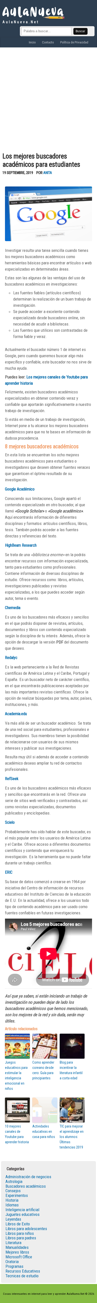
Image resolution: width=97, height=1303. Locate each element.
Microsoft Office (18, 1256)
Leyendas (13, 1219)
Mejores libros (17, 1252)
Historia (11, 1200)
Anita (47, 173)
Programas (14, 1266)
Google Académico (20, 489)
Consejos (13, 1190)
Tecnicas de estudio (22, 1275)
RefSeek (11, 778)
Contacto (48, 42)
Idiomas (12, 1204)
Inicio (32, 42)
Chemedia (12, 607)
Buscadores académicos (25, 1186)
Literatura (13, 1242)
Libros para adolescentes (26, 1228)
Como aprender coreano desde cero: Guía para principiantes (43, 1070)
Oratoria (12, 1261)
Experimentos (16, 1195)
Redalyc (11, 657)
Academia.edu (16, 713)
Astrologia (13, 1181)
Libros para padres (20, 1237)
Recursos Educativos (22, 1271)
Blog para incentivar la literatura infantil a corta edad (71, 1070)
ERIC (8, 872)
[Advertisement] (48, 98)
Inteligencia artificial (22, 1209)
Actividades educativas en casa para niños (43, 1131)
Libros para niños (19, 1233)
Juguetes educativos (22, 1214)
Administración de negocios (28, 1176)
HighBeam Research (21, 545)
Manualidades (17, 1247)
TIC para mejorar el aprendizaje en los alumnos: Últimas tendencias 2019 (72, 1136)
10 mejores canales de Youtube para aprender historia (17, 1134)
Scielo (10, 822)
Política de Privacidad (74, 42)
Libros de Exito (17, 1223)
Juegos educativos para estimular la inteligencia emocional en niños (16, 1075)
